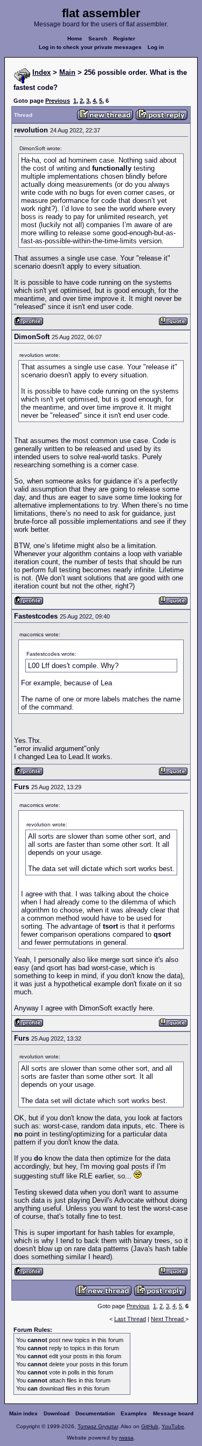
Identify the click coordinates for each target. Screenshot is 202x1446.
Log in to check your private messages (90, 47)
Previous (57, 100)
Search (97, 38)
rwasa (126, 1438)
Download (56, 1413)
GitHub (149, 1426)
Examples (134, 1413)
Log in (156, 47)
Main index (23, 1413)
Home (74, 38)
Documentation (95, 1413)
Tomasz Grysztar (98, 1426)
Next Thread (168, 1319)
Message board (173, 1413)
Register (124, 38)
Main (67, 72)
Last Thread (130, 1319)
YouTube (173, 1426)
